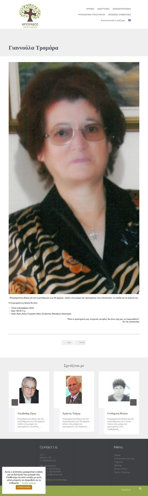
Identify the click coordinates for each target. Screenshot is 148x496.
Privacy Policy (120, 469)
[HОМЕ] (82, 9)
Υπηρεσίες (118, 462)
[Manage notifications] (140, 488)
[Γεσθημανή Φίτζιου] (119, 389)
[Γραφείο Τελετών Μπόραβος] (30, 14)
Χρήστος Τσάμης (71, 413)
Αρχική (117, 455)
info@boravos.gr (54, 474)
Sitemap (118, 465)
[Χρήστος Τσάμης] (74, 389)
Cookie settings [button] (29, 483)
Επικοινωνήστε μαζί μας (124, 458)
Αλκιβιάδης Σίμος (26, 413)
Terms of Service (122, 472)
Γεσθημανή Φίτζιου (117, 413)
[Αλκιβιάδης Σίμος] (29, 389)
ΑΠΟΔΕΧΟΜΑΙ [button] (23, 487)
